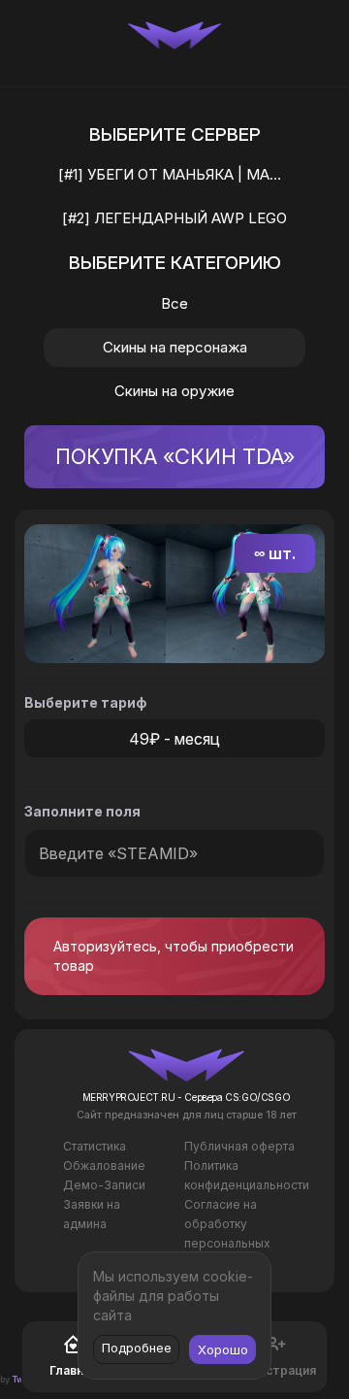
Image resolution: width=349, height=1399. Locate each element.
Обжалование (104, 1165)
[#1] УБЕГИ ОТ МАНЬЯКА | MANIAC (180, 174)
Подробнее (137, 1347)
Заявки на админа (91, 1214)
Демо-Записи (104, 1185)
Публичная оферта (239, 1146)
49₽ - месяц (174, 739)
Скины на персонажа (175, 347)
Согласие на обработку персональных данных (227, 1233)
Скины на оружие (174, 391)
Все (174, 303)
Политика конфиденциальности (246, 1175)
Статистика (94, 1146)
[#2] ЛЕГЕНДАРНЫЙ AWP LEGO (174, 218)
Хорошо (223, 1349)
